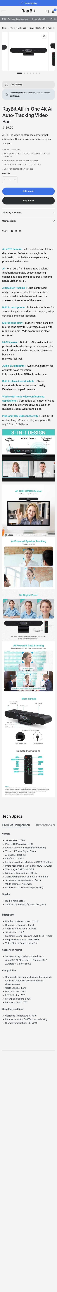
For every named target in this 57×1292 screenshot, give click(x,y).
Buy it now (28, 200)
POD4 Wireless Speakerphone (15, 19)
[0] (52, 11)
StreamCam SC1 (39, 19)
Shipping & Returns (12, 212)
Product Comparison (16, 825)
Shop (12, 28)
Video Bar (22, 28)
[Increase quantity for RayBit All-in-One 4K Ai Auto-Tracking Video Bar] (14, 180)
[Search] (47, 11)
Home (4, 28)
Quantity (6, 173)
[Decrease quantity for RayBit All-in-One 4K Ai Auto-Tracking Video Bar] (4, 180)
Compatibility (9, 221)
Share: (5, 231)
